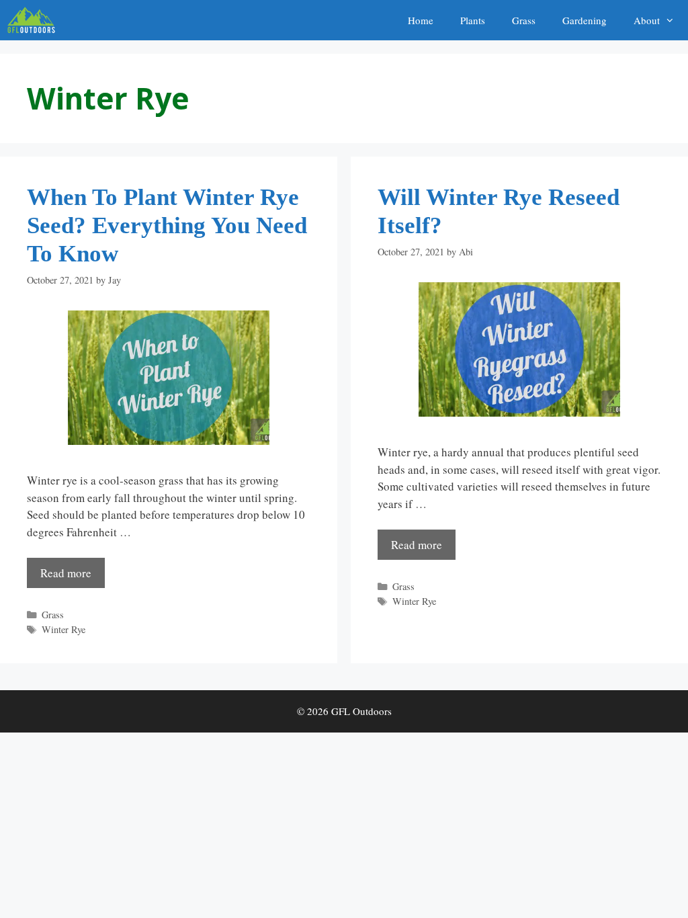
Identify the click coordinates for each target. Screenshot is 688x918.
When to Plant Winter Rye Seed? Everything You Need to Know (167, 225)
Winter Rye (63, 629)
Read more (65, 573)
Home (420, 20)
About (647, 20)
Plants (472, 20)
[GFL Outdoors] (34, 20)
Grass (523, 20)
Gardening (584, 20)
